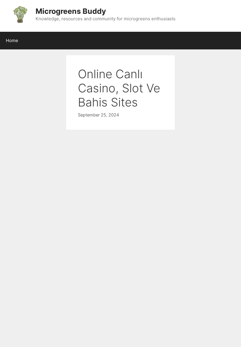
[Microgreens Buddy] (20, 14)
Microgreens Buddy (71, 11)
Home (12, 40)
